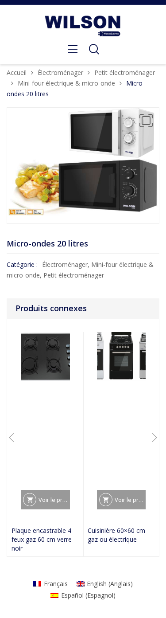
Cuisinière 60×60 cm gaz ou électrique (116, 535)
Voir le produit (54, 500)
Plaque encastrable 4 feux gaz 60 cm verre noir (42, 539)
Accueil (17, 72)
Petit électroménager (124, 72)
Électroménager (60, 72)
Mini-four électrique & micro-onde (66, 83)
